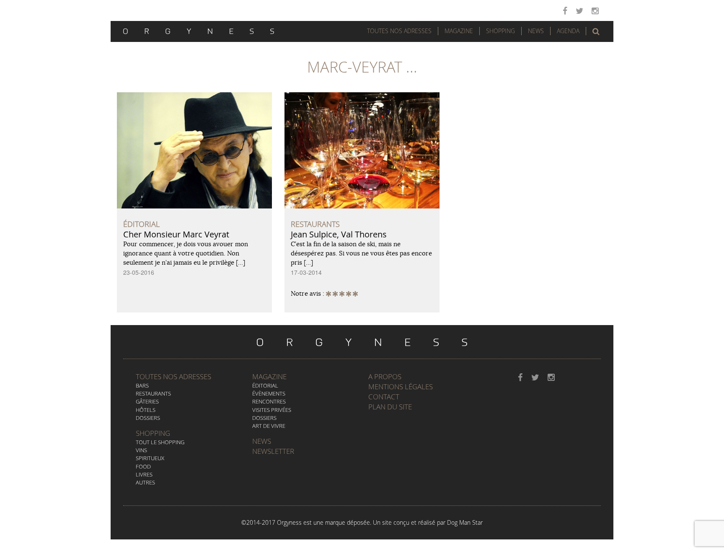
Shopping (500, 31)
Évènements (268, 393)
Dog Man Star (465, 522)
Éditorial (265, 385)
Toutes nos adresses (173, 376)
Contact (383, 396)
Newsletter (273, 451)
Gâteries (147, 401)
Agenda (568, 31)
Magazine (459, 31)
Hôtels (145, 410)
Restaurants (153, 393)
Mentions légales (400, 386)
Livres (144, 474)
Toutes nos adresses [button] (399, 31)
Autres (145, 482)
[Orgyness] (199, 30)
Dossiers (148, 418)
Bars (142, 385)
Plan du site (390, 406)
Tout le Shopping (160, 442)
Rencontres (269, 401)
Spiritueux (150, 458)
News (536, 31)
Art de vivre (268, 426)
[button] (596, 31)
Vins (141, 450)
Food (143, 466)
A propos (384, 376)
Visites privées (271, 410)
